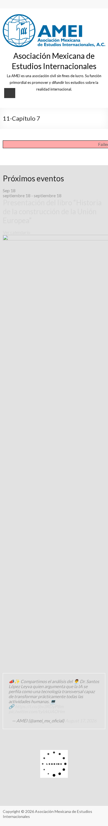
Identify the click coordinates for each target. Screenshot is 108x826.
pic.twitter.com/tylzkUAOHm (37, 711)
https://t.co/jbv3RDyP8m (39, 706)
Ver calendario (16, 232)
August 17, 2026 (80, 720)
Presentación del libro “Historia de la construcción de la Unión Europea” (52, 211)
